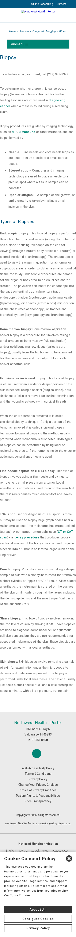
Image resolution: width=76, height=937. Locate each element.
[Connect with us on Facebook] (36, 753)
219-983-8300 (38, 740)
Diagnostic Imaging (44, 31)
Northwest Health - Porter (38, 722)
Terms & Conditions (38, 773)
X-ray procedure (27, 537)
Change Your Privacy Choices (38, 784)
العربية (35, 850)
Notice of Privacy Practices (38, 790)
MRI (14, 132)
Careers (61, 3)
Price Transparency (38, 801)
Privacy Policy (38, 779)
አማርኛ (23, 850)
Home (12, 31)
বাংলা (44, 850)
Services (24, 31)
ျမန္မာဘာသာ (59, 850)
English (11, 850)
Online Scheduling (42, 3)
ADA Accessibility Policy (38, 768)
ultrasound (27, 132)
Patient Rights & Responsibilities (38, 795)
